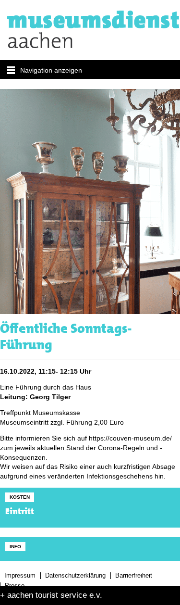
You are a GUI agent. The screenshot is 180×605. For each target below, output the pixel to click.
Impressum (20, 575)
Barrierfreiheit (133, 575)
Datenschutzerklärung (75, 575)
